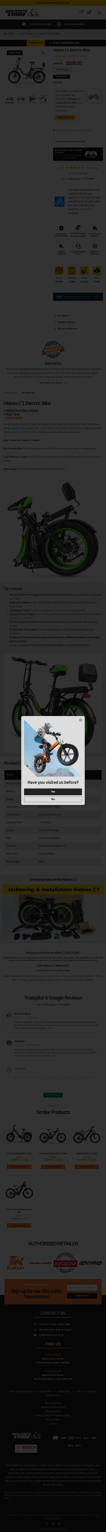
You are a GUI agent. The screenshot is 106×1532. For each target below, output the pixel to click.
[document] (53, 766)
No (53, 799)
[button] (80, 720)
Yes (53, 792)
